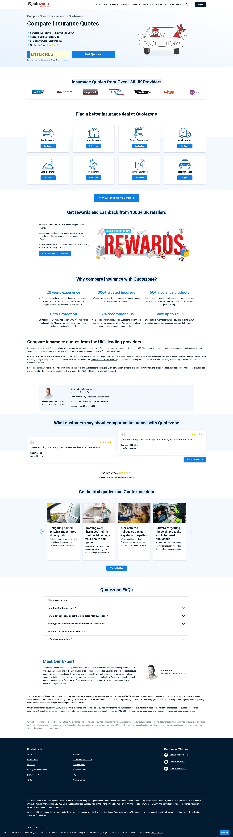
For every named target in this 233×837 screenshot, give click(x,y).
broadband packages (98, 368)
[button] (42, 531)
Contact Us (31, 754)
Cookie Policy (79, 765)
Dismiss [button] (224, 833)
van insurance (189, 348)
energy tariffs (79, 368)
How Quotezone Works (37, 770)
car (61, 233)
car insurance (167, 323)
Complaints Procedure (82, 759)
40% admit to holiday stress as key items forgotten (134, 531)
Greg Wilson (59, 401)
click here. (63, 60)
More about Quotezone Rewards (55, 254)
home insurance (176, 348)
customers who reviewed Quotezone (114, 320)
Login (200, 4)
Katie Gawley (86, 389)
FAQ (74, 775)
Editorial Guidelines (100, 401)
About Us (31, 765)
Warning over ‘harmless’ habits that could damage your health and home (97, 535)
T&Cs (29, 780)
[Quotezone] (38, 4)
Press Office (32, 759)
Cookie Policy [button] (157, 833)
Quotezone (46, 298)
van (70, 233)
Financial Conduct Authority (56, 371)
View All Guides (116, 568)
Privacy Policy (33, 775)
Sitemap (76, 754)
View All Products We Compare (116, 197)
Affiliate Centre (79, 780)
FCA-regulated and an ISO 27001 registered (69, 320)
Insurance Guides (80, 770)
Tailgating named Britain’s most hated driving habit (63, 531)
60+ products (36, 351)
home (66, 233)
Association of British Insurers (104, 359)
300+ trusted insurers (119, 301)
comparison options (164, 298)
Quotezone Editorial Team (98, 397)
